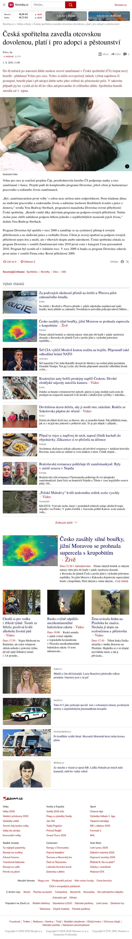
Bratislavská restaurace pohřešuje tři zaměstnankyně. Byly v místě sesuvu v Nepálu (80, 466)
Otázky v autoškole (100, 866)
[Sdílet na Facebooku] (122, 261)
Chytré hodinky (61, 908)
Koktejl (42, 444)
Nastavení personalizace (76, 925)
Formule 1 (95, 830)
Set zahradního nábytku (110, 892)
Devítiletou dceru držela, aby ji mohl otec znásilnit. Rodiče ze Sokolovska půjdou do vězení (82, 409)
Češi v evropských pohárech (64, 886)
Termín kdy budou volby (16, 825)
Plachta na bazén (42, 892)
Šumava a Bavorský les (59, 857)
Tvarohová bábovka (13, 862)
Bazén (27, 892)
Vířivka (73, 897)
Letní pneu (102, 903)
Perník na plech (11, 871)
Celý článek (121, 581)
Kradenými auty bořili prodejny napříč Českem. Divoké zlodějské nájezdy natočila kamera (78, 380)
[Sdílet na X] (127, 261)
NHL (92, 835)
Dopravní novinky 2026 (102, 857)
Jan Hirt (50, 821)
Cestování (44, 501)
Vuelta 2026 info (55, 811)
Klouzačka (89, 892)
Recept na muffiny (13, 852)
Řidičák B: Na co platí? (102, 862)
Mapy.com (43, 880)
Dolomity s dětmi (55, 871)
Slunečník (75, 892)
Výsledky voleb (11, 821)
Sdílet (118, 54)
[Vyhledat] (70, 4)
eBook (105, 54)
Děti (64, 271)
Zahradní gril (60, 897)
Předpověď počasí (62, 880)
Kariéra (49, 921)
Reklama (38, 921)
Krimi (42, 302)
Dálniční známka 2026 (102, 852)
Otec (55, 271)
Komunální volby (12, 835)
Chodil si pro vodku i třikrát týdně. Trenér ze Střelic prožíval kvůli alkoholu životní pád (20, 624)
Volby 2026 (9, 811)
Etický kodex (94, 921)
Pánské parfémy (81, 908)
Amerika (43, 359)
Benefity (45, 271)
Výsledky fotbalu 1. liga (102, 816)
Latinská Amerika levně (59, 866)
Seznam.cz (121, 4)
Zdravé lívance (11, 857)
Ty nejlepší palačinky (14, 847)
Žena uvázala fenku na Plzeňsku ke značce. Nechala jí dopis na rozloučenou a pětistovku (109, 624)
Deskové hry (117, 903)
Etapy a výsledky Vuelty (59, 816)
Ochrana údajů (112, 921)
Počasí (42, 330)
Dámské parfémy (84, 903)
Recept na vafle (11, 866)
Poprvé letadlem (55, 852)
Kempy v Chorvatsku (57, 847)
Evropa (42, 473)
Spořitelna (31, 271)
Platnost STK (97, 871)
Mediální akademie (74, 921)
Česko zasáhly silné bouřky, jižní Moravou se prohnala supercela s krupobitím (84, 323)
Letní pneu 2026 (99, 847)
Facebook (14, 921)
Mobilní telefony (41, 903)
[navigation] (4, 5)
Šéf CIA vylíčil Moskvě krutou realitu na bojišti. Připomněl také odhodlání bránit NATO (84, 351)
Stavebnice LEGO (62, 903)
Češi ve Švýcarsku (56, 862)
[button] (66, 134)
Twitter (26, 921)
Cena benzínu (104, 880)
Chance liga (96, 811)
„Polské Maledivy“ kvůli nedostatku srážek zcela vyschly (79, 492)
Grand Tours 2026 (56, 835)
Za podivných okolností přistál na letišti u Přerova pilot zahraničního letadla (78, 294)
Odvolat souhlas (51, 925)
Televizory (45, 908)
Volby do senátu (11, 830)
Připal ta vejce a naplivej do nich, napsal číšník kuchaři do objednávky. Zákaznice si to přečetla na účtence (80, 437)
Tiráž (58, 921)
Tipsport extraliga (99, 821)
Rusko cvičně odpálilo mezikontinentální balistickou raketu (62, 622)
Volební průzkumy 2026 (15, 816)
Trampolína (61, 892)
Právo (5, 52)
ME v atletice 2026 (100, 825)
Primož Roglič (53, 830)
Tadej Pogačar (54, 825)
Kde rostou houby (84, 880)
